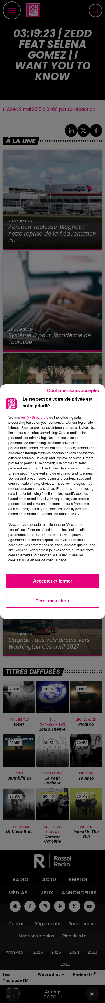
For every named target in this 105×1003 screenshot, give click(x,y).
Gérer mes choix (52, 600)
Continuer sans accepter (73, 390)
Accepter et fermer (52, 581)
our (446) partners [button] (34, 417)
